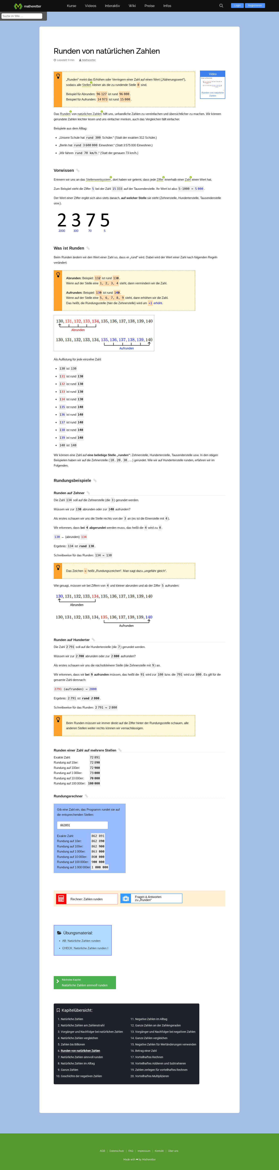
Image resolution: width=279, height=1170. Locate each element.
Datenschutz (116, 1151)
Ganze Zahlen (69, 1069)
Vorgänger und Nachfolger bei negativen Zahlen (165, 1031)
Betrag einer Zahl (146, 1050)
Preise (150, 6)
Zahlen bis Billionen (73, 1044)
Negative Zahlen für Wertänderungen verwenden (165, 1044)
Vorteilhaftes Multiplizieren (152, 1076)
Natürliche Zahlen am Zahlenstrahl (82, 1025)
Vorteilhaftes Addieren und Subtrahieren (160, 1063)
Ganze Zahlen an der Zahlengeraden (158, 1025)
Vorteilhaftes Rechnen (149, 1057)
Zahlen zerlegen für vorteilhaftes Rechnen (161, 1069)
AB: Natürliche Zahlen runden (81, 940)
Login (237, 5)
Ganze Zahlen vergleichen (151, 1038)
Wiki (132, 6)
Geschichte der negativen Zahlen (81, 1076)
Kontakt (159, 1151)
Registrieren (255, 5)
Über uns (173, 1151)
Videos (90, 6)
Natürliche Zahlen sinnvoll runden (82, 1057)
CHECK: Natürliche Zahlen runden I (85, 948)
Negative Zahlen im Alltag (151, 1019)
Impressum (144, 1151)
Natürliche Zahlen (72, 1019)
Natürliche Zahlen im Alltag (78, 1063)
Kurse (71, 6)
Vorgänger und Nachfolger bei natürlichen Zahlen (92, 1031)
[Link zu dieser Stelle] (77, 170)
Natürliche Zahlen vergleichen (79, 1038)
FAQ (130, 1151)
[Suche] (221, 5)
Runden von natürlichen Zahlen (80, 1050)
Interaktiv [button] (112, 6)
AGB (102, 1151)
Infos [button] (167, 6)
